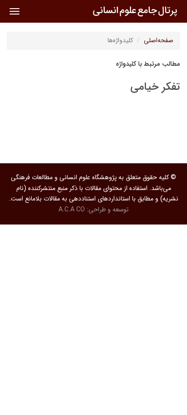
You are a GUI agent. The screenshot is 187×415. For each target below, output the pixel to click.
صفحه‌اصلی (158, 40)
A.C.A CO (72, 210)
